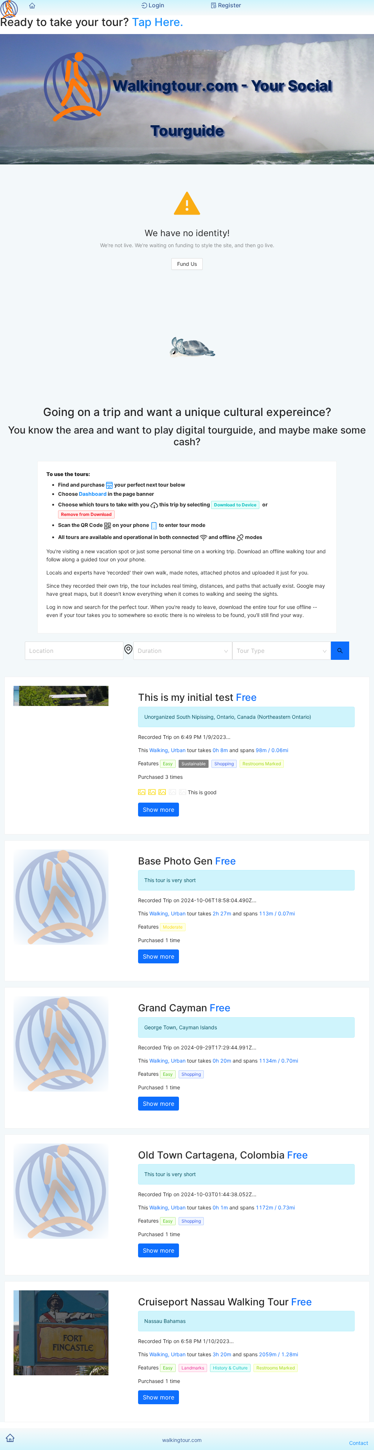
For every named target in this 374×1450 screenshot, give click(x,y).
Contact (358, 1443)
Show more (158, 809)
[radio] (141, 792)
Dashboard (93, 494)
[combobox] (180, 649)
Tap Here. (157, 22)
